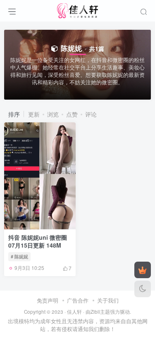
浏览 (53, 114)
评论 (91, 114)
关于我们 (108, 300)
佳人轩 (74, 311)
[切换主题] (142, 289)
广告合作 (77, 300)
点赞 (72, 114)
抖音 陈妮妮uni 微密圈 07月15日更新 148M (37, 241)
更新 (34, 114)
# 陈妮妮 (19, 256)
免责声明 (47, 300)
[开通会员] (142, 270)
